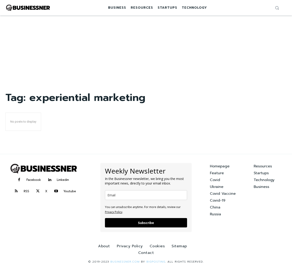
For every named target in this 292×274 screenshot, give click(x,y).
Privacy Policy (113, 212)
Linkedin (63, 180)
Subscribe (146, 223)
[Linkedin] (49, 179)
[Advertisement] (146, 50)
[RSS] (16, 191)
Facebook (33, 180)
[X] (37, 191)
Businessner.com (125, 262)
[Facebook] (19, 179)
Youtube (69, 191)
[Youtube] (56, 191)
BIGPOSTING (155, 262)
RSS (26, 191)
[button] (277, 8)
